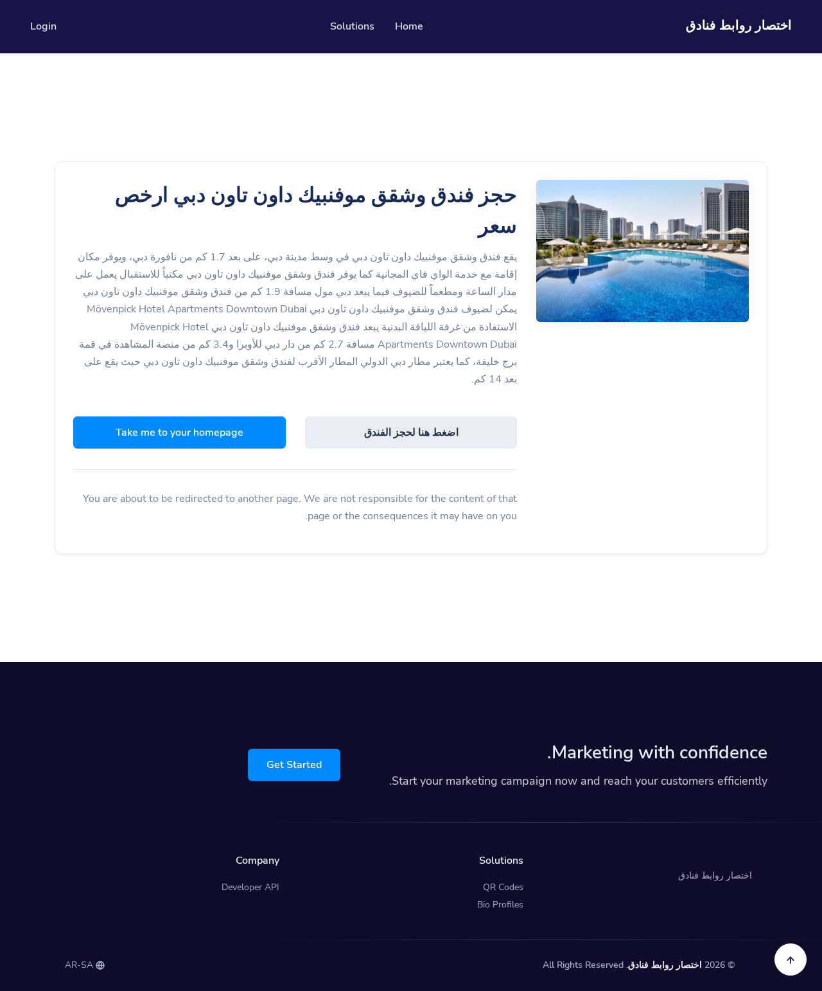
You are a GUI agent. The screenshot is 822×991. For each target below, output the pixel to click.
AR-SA (80, 965)
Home (409, 26)
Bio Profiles (500, 904)
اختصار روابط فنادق (665, 965)
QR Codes (503, 887)
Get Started (294, 765)
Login (43, 26)
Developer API (250, 887)
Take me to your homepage (179, 432)
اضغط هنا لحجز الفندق (411, 432)
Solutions (352, 26)
